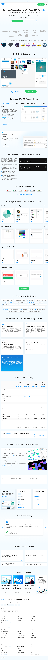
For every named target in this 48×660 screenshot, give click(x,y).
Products (3, 616)
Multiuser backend (10, 302)
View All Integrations (20, 642)
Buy (30, 21)
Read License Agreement (18, 389)
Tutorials (16, 611)
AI (1, 611)
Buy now (18, 386)
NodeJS (40, 190)
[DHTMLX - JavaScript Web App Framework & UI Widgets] (3, 4)
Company (33, 616)
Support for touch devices (31, 302)
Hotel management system (6, 117)
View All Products (4, 654)
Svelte (27, 190)
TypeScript (33, 190)
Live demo (17, 91)
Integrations (19, 631)
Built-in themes (20, 304)
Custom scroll (42, 307)
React (21, 190)
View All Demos (19, 627)
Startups (9, 611)
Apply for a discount (40, 435)
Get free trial (17, 21)
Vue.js (15, 190)
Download (41, 4)
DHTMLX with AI (20, 646)
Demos (18, 616)
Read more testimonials (24, 538)
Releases (4, 611)
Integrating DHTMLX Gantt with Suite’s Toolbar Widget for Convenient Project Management (5, 587)
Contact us (33, 650)
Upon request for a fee (27, 396)
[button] (46, 103)
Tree (4, 71)
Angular (9, 190)
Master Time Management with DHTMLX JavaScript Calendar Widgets (17, 587)
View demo (5, 124)
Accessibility (7, 309)
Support (33, 633)
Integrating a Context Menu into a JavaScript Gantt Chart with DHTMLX (29, 587)
